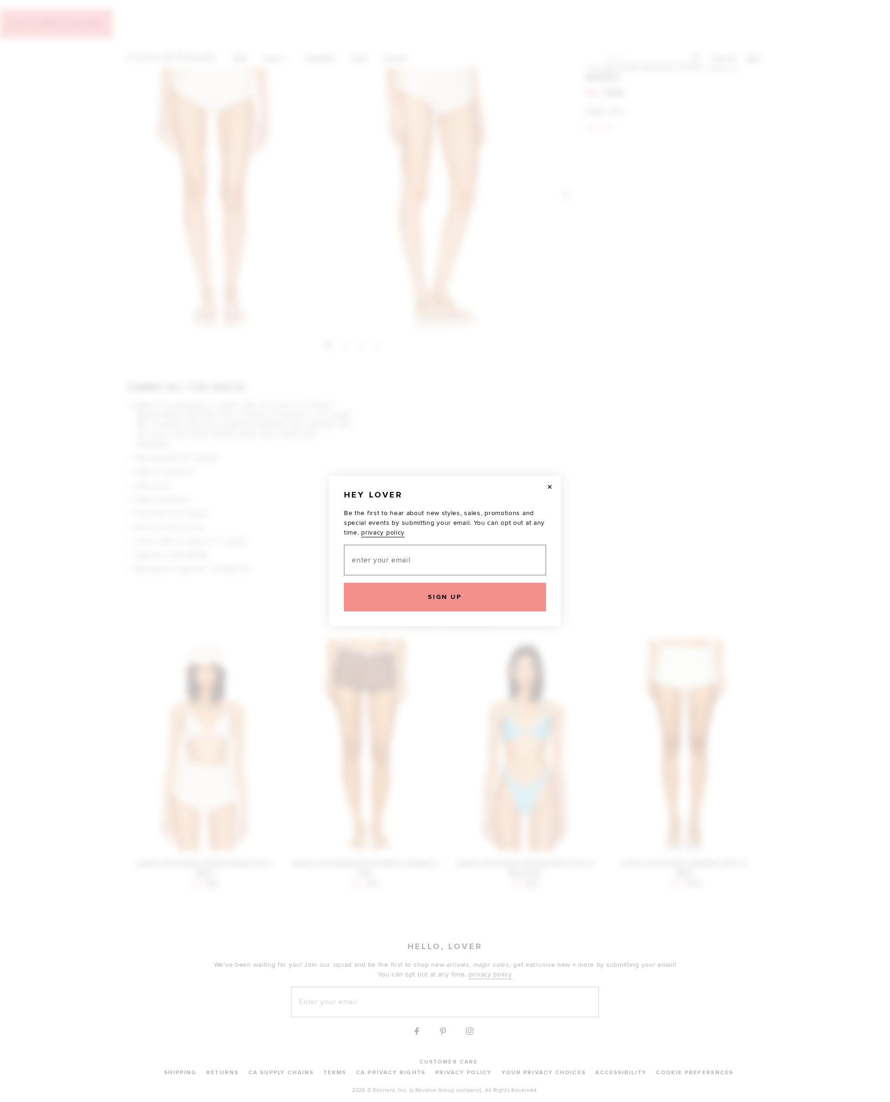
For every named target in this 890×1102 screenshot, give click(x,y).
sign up (445, 597)
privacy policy (383, 532)
